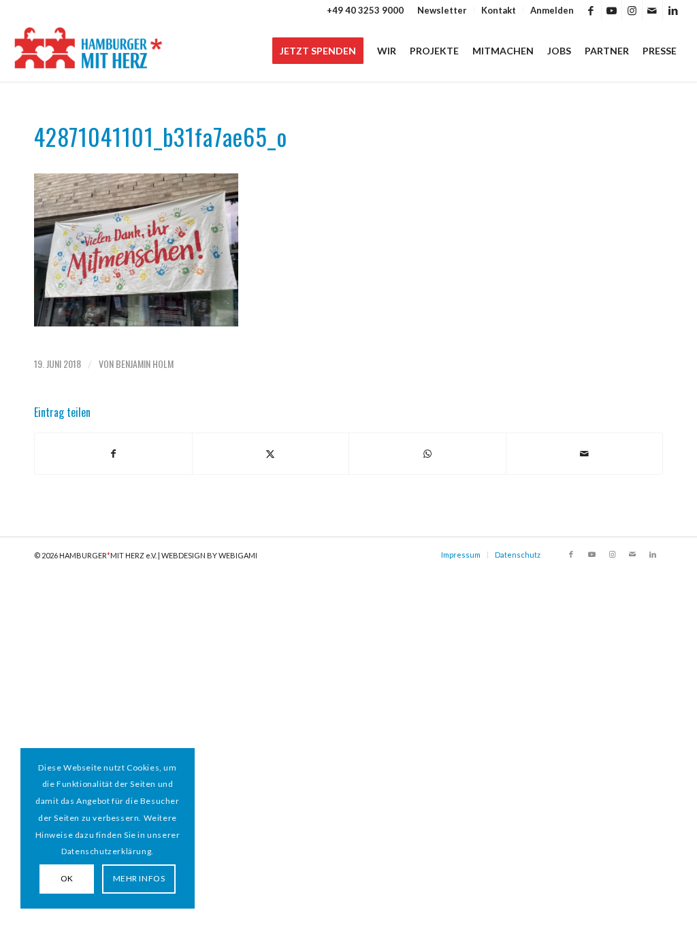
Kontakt (498, 10)
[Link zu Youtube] (611, 10)
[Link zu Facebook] (591, 10)
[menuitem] (442, 10)
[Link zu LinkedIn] (673, 10)
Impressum (461, 554)
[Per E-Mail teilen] (584, 453)
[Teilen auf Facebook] (113, 453)
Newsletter (442, 10)
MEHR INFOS (139, 878)
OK (67, 878)
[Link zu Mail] (652, 10)
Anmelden (552, 10)
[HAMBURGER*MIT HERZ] (89, 51)
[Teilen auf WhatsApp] (427, 453)
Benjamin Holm (145, 363)
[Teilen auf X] (271, 453)
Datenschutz (517, 554)
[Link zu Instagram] (632, 10)
